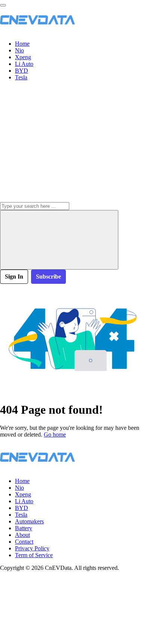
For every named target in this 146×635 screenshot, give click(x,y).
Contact (24, 541)
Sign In (14, 276)
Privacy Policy (32, 548)
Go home (55, 434)
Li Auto (24, 64)
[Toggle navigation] (3, 5)
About (22, 535)
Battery (23, 528)
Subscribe (48, 276)
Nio (19, 50)
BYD (21, 70)
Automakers (29, 521)
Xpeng (23, 57)
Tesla (21, 77)
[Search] (59, 240)
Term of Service (34, 555)
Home (22, 43)
